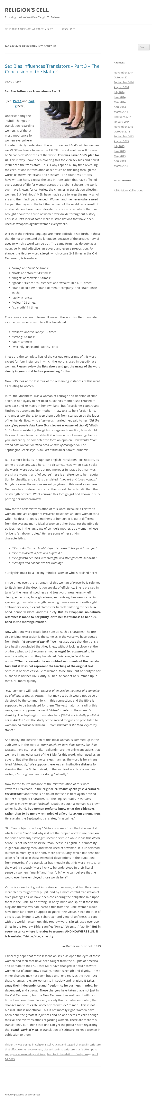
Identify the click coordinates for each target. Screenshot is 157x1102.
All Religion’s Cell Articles (128, 190)
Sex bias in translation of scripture (67, 1054)
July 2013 (119, 146)
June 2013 (120, 151)
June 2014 (120, 97)
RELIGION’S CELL (27, 10)
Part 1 (17, 101)
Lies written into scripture (59, 1049)
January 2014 (121, 121)
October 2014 (122, 77)
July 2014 (119, 92)
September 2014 (124, 82)
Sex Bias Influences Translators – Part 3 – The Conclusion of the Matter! (52, 68)
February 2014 (122, 117)
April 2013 (120, 161)
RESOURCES (68, 29)
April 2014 (120, 107)
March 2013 (121, 166)
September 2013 (124, 136)
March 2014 (121, 112)
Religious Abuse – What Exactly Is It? (29, 29)
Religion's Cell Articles (48, 1044)
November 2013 (123, 126)
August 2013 (121, 141)
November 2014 (123, 72)
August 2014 (121, 87)
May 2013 (120, 156)
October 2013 (122, 131)
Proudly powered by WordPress (22, 1094)
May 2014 (120, 102)
